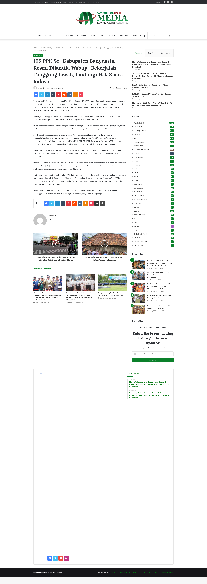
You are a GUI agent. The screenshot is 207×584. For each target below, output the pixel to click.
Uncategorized (140, 131)
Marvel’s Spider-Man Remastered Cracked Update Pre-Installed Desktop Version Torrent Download (152, 64)
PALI (135, 219)
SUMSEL (57, 36)
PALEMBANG (139, 123)
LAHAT (136, 211)
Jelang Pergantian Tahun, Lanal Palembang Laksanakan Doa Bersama (159, 274)
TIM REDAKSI (80, 2)
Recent (138, 53)
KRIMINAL (138, 134)
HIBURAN (137, 203)
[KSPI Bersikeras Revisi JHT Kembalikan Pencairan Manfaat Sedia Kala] (138, 287)
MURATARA (138, 238)
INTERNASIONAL (140, 199)
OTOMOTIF (138, 245)
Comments (165, 53)
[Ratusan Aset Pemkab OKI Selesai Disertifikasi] (138, 309)
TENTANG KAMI (94, 2)
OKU (135, 230)
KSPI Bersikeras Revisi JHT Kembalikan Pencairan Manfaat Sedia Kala (159, 286)
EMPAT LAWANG (140, 234)
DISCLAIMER (68, 2)
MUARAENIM (139, 196)
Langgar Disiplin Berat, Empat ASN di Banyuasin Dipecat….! (111, 294)
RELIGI (136, 176)
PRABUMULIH (139, 215)
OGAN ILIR (138, 180)
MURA (136, 207)
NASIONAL (48, 36)
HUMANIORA (139, 146)
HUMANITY (101, 36)
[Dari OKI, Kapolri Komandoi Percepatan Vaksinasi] (138, 298)
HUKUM (83, 36)
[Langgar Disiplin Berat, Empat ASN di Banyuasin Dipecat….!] (112, 282)
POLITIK (137, 165)
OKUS (136, 161)
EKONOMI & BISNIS (71, 36)
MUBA (136, 173)
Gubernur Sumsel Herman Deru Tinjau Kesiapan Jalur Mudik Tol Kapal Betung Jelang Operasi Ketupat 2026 (47, 296)
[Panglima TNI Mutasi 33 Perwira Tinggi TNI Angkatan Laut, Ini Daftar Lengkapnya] (138, 264)
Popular (151, 53)
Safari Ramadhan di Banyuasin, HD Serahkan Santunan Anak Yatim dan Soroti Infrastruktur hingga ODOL (79, 296)
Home (37, 48)
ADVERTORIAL (136, 36)
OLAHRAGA (112, 36)
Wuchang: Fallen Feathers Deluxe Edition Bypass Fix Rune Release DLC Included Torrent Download (152, 76)
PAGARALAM (138, 192)
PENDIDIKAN (124, 36)
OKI (135, 169)
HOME (37, 2)
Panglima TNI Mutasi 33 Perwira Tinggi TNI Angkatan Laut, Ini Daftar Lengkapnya (159, 263)
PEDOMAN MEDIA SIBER (51, 2)
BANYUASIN (46, 48)
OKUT (136, 222)
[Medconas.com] (103, 18)
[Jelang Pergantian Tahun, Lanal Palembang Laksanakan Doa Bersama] (138, 275)
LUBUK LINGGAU (140, 242)
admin (40, 88)
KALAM (92, 36)
